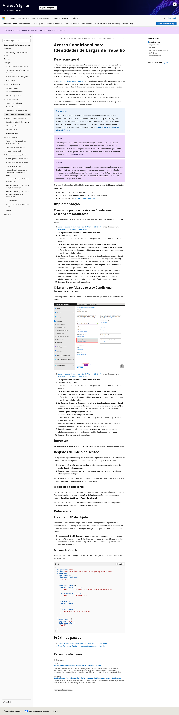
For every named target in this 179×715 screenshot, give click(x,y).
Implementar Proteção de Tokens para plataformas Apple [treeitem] (17, 186)
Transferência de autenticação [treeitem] (16, 111)
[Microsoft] (3, 18)
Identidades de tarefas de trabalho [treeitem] (18, 114)
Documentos (63, 38)
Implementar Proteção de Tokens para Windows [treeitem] (17, 180)
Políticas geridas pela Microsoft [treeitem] (17, 159)
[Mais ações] (123, 38)
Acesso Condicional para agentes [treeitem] (17, 77)
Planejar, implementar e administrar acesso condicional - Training (77, 665)
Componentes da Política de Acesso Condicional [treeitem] (18, 71)
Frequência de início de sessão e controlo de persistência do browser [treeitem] (17, 172)
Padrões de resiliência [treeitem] (13, 107)
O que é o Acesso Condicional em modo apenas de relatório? (81, 646)
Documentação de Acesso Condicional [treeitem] (17, 45)
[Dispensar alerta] (175, 4)
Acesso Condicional (105, 38)
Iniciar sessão (172, 18)
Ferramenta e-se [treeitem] (11, 130)
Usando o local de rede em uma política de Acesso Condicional (82, 643)
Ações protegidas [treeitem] (12, 133)
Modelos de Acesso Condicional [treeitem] (17, 66)
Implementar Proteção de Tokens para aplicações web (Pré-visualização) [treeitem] (17, 194)
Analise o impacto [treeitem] (12, 88)
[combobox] (16, 40)
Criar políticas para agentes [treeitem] (15, 147)
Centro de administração (166, 24)
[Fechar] (30, 36)
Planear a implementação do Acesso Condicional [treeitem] (16, 142)
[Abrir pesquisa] (164, 18)
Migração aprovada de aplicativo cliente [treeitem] (17, 205)
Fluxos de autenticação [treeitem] (14, 103)
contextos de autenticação (85, 198)
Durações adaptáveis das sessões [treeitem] (17, 122)
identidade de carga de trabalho (70, 81)
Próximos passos (155, 56)
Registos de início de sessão (159, 50)
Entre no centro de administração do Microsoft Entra (78, 227)
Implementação (154, 45)
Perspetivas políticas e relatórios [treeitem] (17, 162)
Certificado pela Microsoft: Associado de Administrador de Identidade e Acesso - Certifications (88, 678)
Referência (153, 53)
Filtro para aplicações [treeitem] (13, 96)
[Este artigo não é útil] (167, 63)
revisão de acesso (77, 154)
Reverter (152, 47)
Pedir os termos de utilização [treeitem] (16, 166)
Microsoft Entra (76, 38)
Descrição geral (154, 42)
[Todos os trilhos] (55, 38)
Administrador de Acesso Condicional (72, 230)
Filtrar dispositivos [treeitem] (12, 126)
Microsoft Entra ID (90, 38)
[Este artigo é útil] (164, 63)
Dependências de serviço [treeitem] (14, 92)
